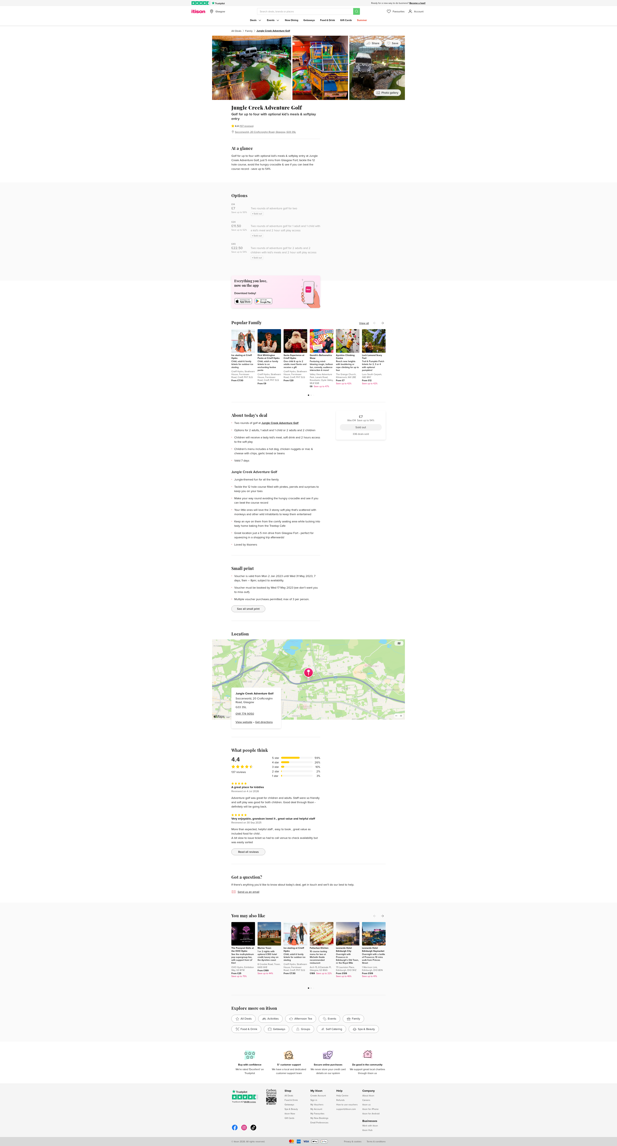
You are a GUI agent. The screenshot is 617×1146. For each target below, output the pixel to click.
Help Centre (342, 1095)
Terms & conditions (376, 1141)
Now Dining (291, 20)
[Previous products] (374, 323)
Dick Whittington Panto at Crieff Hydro (269, 357)
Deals (253, 20)
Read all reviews (248, 852)
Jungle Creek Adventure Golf (280, 423)
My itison (316, 1091)
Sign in (313, 1100)
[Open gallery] (308, 68)
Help (339, 1091)
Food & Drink (327, 20)
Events (271, 20)
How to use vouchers (347, 1104)
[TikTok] (253, 1130)
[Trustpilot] (218, 3)
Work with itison (370, 1125)
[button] (308, 395)
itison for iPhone (370, 1109)
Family (249, 31)
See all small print (248, 609)
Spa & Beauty (291, 1109)
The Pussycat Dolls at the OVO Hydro (242, 949)
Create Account (318, 1095)
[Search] (356, 11)
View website (244, 722)
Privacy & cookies (353, 1141)
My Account (316, 1109)
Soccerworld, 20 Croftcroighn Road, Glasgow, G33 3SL (265, 132)
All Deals (236, 31)
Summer (362, 20)
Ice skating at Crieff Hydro (241, 357)
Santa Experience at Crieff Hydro (294, 357)
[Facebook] (234, 1130)
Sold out (360, 122)
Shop (288, 1091)
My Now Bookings (319, 1118)
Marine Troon (264, 948)
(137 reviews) (246, 126)
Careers (366, 1100)
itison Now (290, 1113)
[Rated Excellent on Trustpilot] (201, 3)
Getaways (309, 20)
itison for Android (371, 1113)
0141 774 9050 (245, 714)
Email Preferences (319, 1122)
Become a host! (417, 3)
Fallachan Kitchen (319, 948)
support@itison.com (346, 1109)
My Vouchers (316, 1104)
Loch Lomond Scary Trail (372, 357)
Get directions (264, 722)
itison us (366, 1104)
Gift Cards (346, 20)
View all (364, 323)
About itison (368, 1095)
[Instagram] (244, 1130)
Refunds (340, 1100)
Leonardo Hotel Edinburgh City (344, 949)
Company (368, 1091)
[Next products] (382, 323)
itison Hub (367, 1130)
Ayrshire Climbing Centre (345, 357)
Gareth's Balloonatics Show (321, 357)
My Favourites (317, 1113)
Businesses (369, 1121)
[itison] (198, 11)
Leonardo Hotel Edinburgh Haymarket (373, 949)
